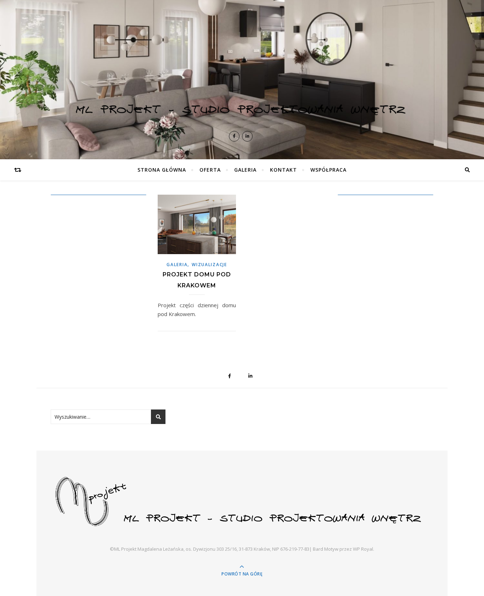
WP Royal (363, 549)
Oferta (210, 169)
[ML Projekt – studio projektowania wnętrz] (242, 70)
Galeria (245, 169)
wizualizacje (209, 265)
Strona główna (161, 169)
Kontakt (283, 169)
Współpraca (328, 169)
